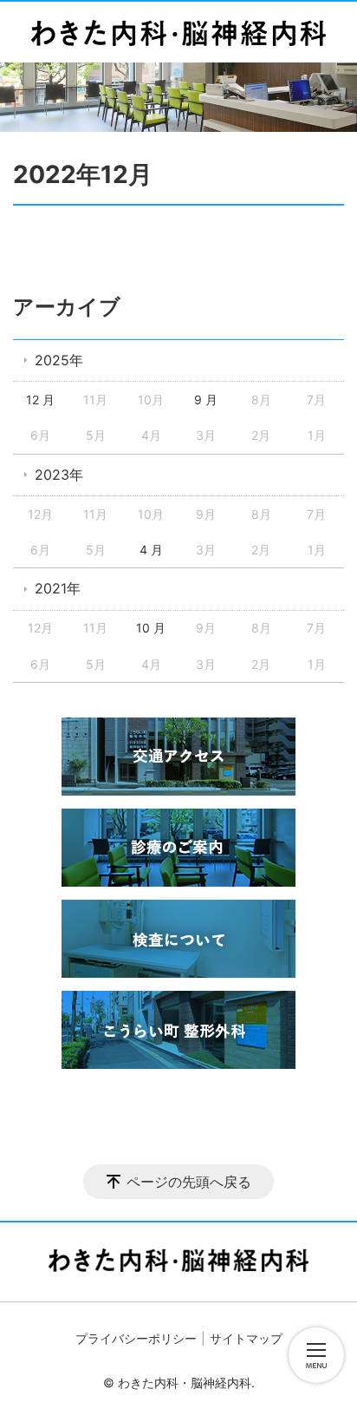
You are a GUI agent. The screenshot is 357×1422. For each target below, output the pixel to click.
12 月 (40, 399)
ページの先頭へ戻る (189, 1181)
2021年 (58, 588)
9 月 (205, 399)
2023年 (59, 474)
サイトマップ (246, 1338)
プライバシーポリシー (136, 1338)
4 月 (151, 549)
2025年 (59, 360)
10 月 (151, 627)
